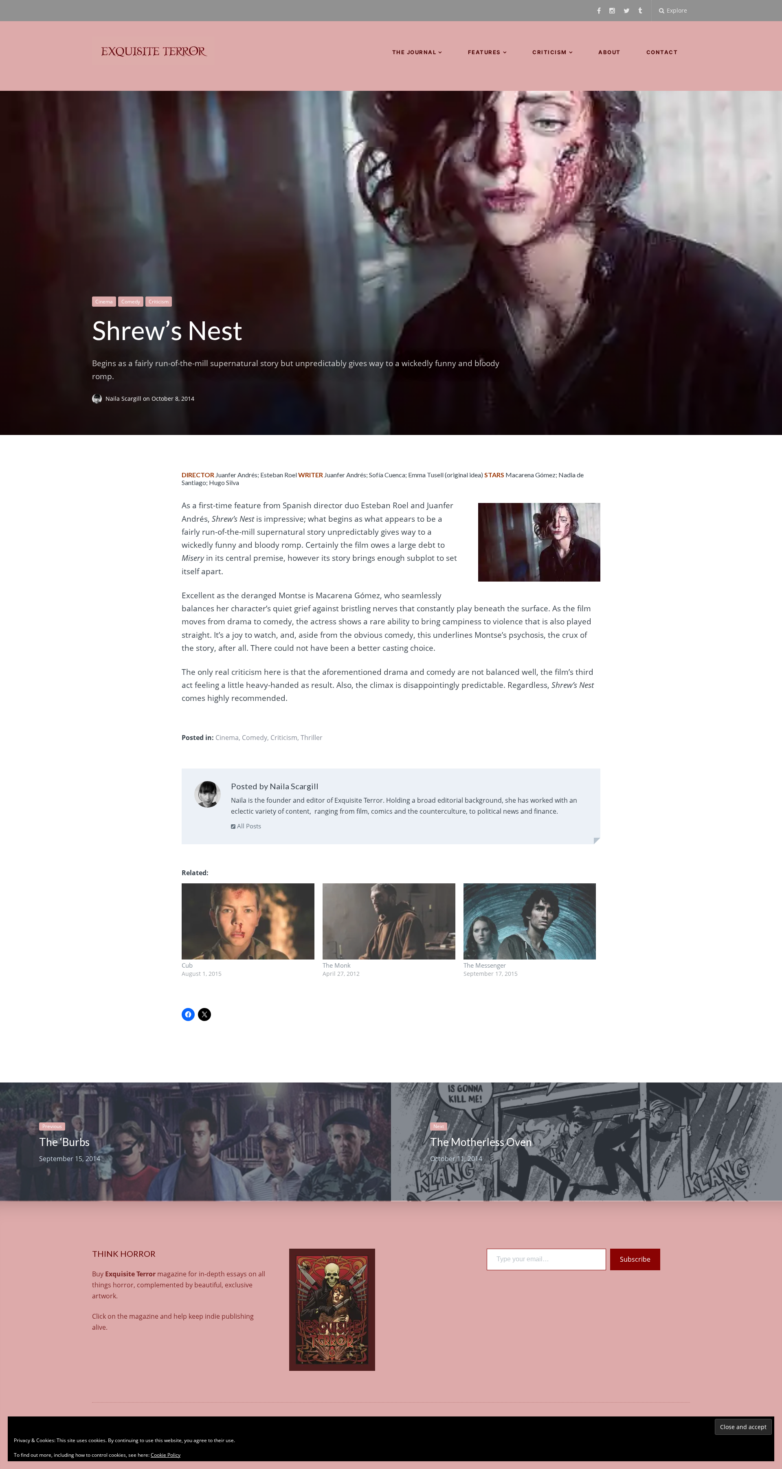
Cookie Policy (165, 1454)
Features (484, 52)
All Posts (248, 826)
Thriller (312, 737)
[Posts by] (98, 398)
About (609, 52)
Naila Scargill (124, 398)
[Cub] (248, 921)
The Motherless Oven (481, 1141)
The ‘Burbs (64, 1141)
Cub (187, 965)
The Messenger (484, 965)
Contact (662, 52)
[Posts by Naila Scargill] (207, 796)
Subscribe (635, 1259)
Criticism (549, 52)
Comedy (130, 301)
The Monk (337, 965)
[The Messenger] (529, 921)
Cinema (104, 301)
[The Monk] (389, 921)
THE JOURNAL (414, 52)
